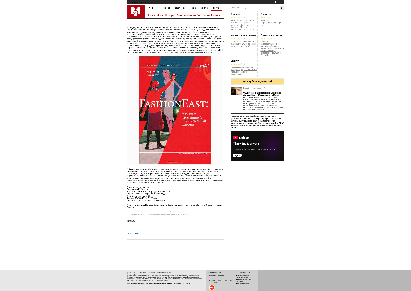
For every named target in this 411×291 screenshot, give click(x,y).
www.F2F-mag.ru (184, 283)
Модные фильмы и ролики (243, 35)
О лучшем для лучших (271, 35)
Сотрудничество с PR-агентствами (220, 280)
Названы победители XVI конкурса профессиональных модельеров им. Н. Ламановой (244, 70)
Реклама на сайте (243, 283)
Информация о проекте (216, 275)
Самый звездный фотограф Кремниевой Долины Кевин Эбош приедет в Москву (262, 94)
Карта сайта (213, 282)
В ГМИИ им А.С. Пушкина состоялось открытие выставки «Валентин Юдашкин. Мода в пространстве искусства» (242, 25)
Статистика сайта (243, 286)
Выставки (235, 14)
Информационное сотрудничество (243, 276)
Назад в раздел (134, 233)
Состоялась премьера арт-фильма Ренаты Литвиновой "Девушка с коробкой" (244, 44)
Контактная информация (217, 278)
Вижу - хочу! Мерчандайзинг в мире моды (271, 22)
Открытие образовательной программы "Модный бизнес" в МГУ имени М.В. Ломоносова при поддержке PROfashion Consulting (272, 48)
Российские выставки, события (256, 88)
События (235, 61)
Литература (266, 14)
